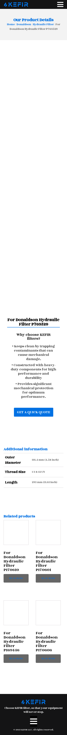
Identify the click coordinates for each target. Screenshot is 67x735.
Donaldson (24, 24)
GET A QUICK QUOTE (33, 412)
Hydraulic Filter (43, 24)
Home (11, 24)
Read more (16, 578)
